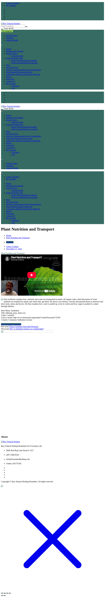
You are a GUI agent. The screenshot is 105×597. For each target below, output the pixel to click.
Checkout (15, 86)
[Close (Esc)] (10, 593)
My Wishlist (11, 5)
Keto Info (10, 79)
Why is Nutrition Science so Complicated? (26, 329)
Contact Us (10, 81)
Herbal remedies (24, 63)
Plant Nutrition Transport (11, 324)
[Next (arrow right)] (5, 595)
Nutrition (9, 38)
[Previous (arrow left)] (2, 595)
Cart (13, 88)
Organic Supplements (23, 70)
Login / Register (12, 3)
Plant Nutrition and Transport (13, 253)
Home (8, 49)
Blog (8, 65)
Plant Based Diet (19, 72)
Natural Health (12, 40)
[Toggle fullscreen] (5, 593)
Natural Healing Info (14, 58)
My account (11, 84)
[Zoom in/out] (2, 593)
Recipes (12, 67)
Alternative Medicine (23, 74)
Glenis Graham (12, 246)
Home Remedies (24, 60)
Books (8, 77)
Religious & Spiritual (14, 51)
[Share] (7, 593)
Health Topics (11, 35)
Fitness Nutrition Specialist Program (23, 326)
